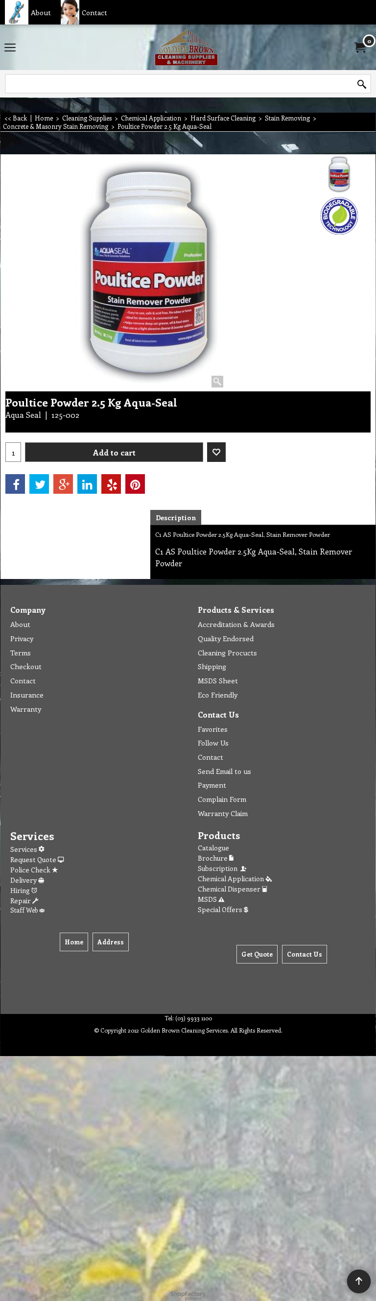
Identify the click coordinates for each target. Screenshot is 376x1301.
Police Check (31, 869)
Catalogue (213, 847)
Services (24, 849)
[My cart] (359, 47)
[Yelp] (111, 484)
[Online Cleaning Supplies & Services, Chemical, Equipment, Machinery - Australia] (186, 47)
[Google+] (63, 484)
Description (176, 517)
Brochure (213, 858)
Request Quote (34, 859)
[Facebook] (15, 484)
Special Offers (221, 909)
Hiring (20, 890)
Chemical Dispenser (230, 888)
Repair (21, 900)
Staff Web (24, 910)
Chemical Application (231, 878)
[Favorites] (216, 452)
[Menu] (10, 48)
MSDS (208, 899)
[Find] (361, 84)
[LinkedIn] (87, 484)
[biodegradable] (339, 216)
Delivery (24, 880)
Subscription (219, 868)
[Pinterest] (135, 484)
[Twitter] (39, 484)
